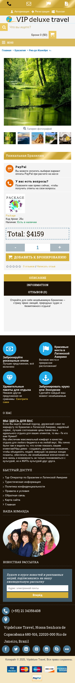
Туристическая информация (23, 481)
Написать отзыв (46, 266)
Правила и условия (17, 490)
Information (37, 285)
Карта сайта (12, 499)
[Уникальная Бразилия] (11, 137)
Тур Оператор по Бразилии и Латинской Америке (36, 477)
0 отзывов (29, 266)
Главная (10, 504)
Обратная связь (15, 495)
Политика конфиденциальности (25, 486)
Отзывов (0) (37, 292)
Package (11, 215)
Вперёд (37, 595)
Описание (37, 278)
